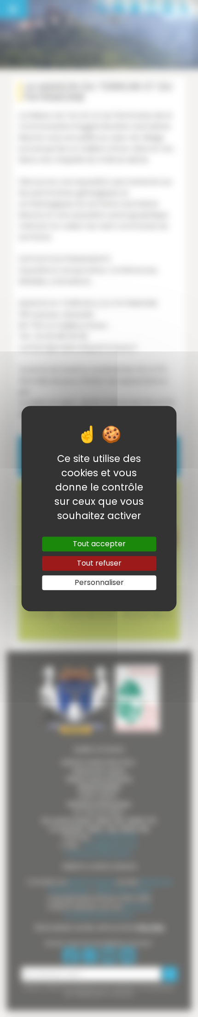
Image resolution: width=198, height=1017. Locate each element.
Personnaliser (99, 582)
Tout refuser (99, 563)
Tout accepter (99, 543)
